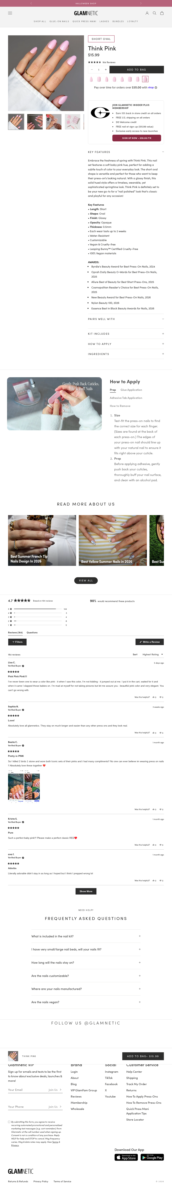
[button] (101, 62)
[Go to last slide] (11, 485)
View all (86, 719)
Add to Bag (136, 69)
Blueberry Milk (26, 474)
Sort (135, 792)
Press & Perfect (117, 389)
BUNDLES (118, 21)
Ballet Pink (86, 474)
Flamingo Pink (115, 474)
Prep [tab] (113, 528)
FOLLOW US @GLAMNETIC (86, 1161)
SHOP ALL (40, 21)
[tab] (80, 502)
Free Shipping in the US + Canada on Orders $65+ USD (86, 3)
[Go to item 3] (54, 122)
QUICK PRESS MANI (84, 21)
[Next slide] (160, 485)
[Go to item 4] (72, 122)
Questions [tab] (32, 771)
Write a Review (153, 781)
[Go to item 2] (35, 122)
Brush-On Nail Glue (119, 333)
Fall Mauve (146, 474)
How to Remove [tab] (120, 544)
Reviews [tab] (15, 771)
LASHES (104, 21)
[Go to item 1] (16, 122)
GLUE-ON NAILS (59, 21)
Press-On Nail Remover (121, 361)
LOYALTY (132, 21)
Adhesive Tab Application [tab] (126, 536)
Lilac (56, 474)
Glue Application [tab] (131, 528)
